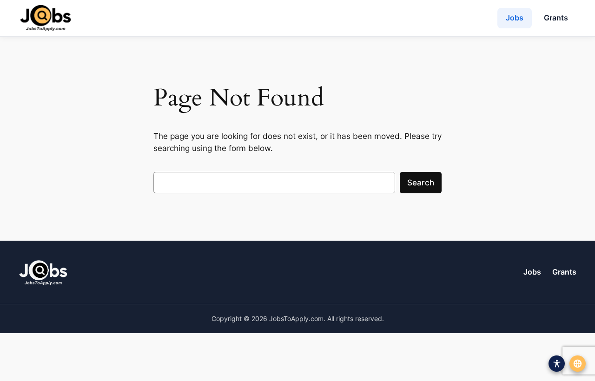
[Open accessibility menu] (557, 363)
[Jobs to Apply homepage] (46, 18)
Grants (556, 17)
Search (420, 182)
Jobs (514, 17)
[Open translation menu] (577, 363)
